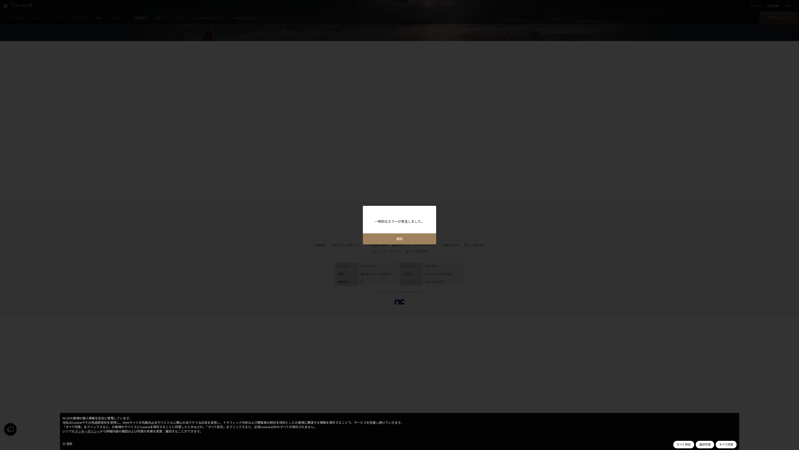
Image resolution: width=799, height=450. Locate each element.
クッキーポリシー (87, 431)
